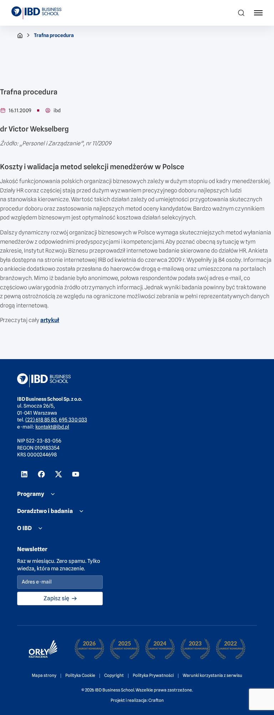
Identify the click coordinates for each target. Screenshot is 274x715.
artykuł (49, 320)
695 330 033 (73, 420)
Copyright (114, 675)
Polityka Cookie (80, 675)
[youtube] (75, 474)
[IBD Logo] (36, 12)
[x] (58, 474)
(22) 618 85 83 (41, 420)
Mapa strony (44, 675)
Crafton (156, 700)
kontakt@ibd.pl (52, 427)
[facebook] (41, 474)
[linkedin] (24, 474)
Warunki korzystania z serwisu (212, 675)
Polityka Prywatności (153, 675)
